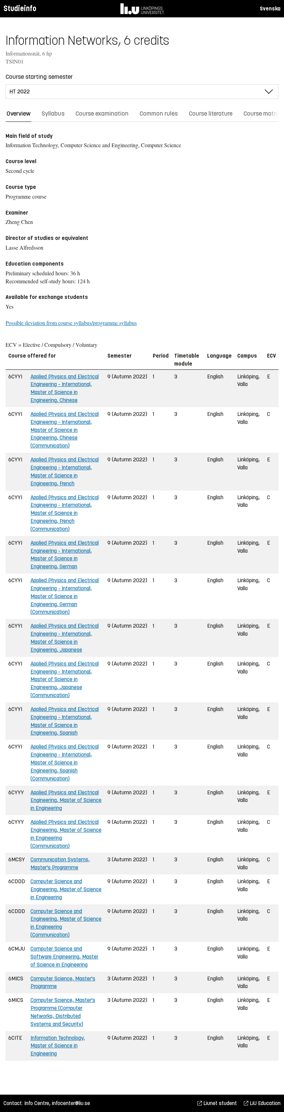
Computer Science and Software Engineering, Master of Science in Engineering (64, 956)
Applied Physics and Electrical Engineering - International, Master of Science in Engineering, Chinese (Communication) (64, 430)
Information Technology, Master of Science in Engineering (57, 1046)
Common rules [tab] (159, 113)
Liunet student (219, 1103)
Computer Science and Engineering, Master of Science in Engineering (65, 889)
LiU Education (264, 1103)
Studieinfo (19, 8)
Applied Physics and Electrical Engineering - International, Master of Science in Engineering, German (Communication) (64, 596)
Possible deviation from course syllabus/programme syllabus (71, 322)
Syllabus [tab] (53, 113)
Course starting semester (39, 77)
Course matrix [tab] (262, 113)
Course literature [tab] (210, 113)
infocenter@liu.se (71, 1103)
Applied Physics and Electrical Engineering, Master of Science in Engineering (65, 800)
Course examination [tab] (102, 113)
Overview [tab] (18, 113)
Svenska (270, 8)
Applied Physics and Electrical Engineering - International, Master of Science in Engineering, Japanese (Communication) (64, 679)
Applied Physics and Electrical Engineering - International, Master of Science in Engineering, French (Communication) (64, 513)
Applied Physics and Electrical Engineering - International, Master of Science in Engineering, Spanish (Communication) (64, 762)
